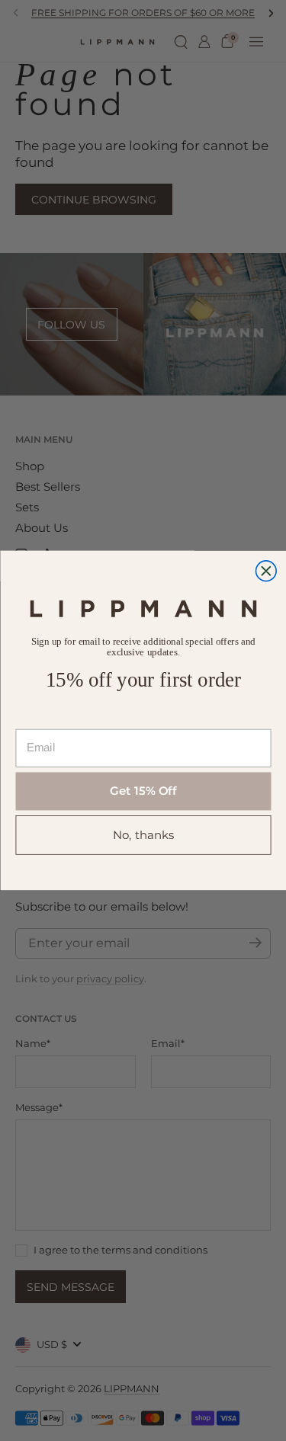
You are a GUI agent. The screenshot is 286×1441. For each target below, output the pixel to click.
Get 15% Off (143, 791)
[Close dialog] (265, 571)
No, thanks (143, 834)
